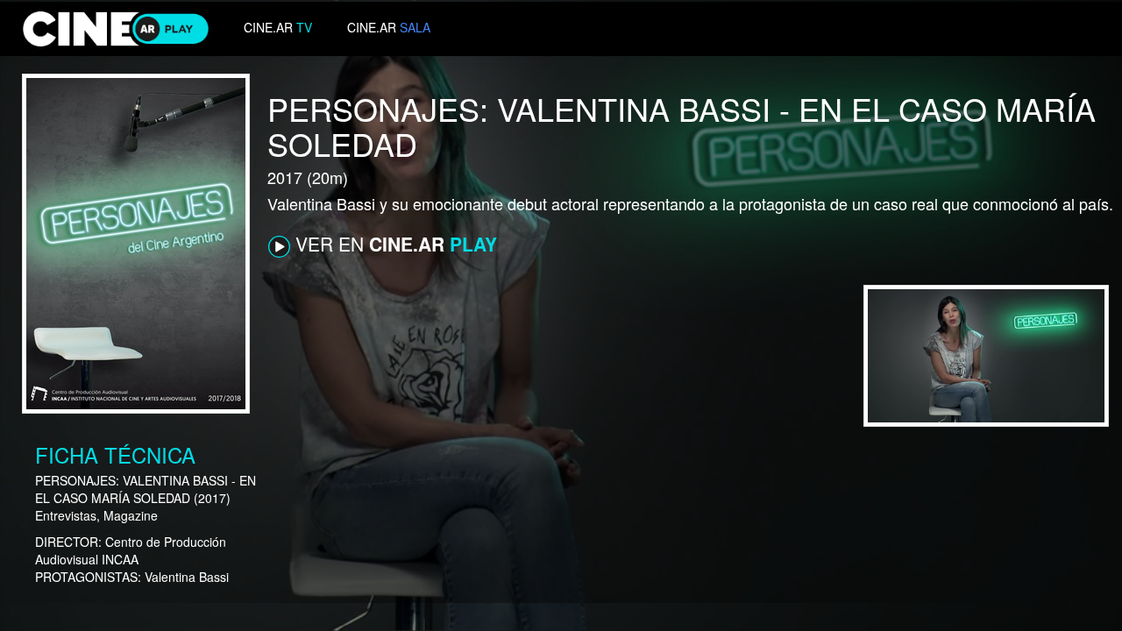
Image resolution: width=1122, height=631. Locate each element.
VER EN (393, 243)
